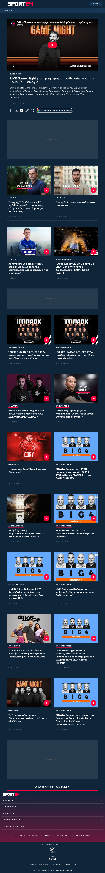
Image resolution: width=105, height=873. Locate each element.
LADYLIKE (66, 864)
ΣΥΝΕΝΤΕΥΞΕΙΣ (15, 198)
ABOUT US (32, 835)
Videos (12, 10)
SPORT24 (32, 864)
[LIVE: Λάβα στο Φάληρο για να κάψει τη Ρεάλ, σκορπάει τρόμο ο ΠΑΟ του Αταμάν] (76, 566)
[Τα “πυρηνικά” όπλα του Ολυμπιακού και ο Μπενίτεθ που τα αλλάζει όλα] (29, 692)
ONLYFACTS (13, 406)
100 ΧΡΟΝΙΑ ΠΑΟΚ (63, 259)
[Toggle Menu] (4, 4)
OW (75, 864)
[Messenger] (21, 110)
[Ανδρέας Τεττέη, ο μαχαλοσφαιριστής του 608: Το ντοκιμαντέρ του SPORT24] (29, 508)
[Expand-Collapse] (102, 10)
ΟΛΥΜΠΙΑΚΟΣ (14, 464)
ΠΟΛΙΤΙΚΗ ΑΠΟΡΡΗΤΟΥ (80, 835)
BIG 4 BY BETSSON (64, 464)
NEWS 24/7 (44, 864)
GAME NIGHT (13, 710)
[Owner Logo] (52, 850)
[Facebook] (11, 110)
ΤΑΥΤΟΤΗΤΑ (19, 835)
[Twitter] (16, 110)
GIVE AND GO (14, 646)
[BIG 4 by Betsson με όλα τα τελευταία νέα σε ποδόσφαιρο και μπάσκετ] (76, 508)
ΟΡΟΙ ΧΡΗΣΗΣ (61, 835)
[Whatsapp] (32, 110)
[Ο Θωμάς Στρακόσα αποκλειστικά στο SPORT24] (76, 180)
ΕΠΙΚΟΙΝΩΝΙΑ (46, 835)
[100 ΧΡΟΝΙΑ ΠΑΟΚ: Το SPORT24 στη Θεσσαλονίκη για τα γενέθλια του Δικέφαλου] (76, 329)
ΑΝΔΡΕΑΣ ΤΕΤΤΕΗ (16, 526)
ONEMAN (56, 864)
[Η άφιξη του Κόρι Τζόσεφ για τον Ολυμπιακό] (29, 446)
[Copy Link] (27, 110)
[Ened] (52, 859)
